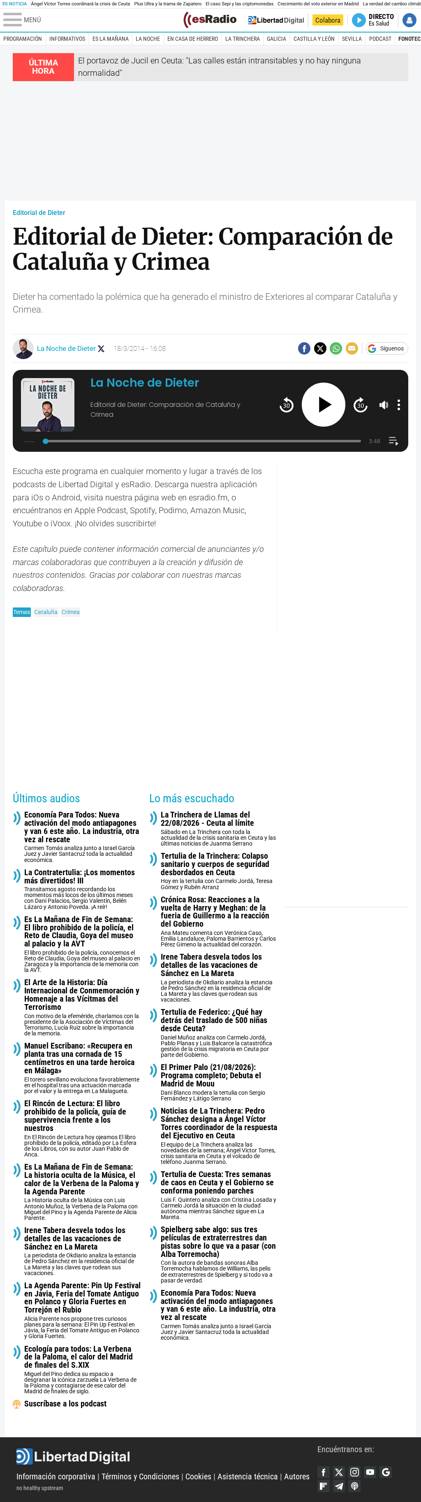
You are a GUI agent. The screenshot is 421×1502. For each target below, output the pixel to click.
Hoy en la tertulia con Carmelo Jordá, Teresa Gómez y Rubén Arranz (217, 871)
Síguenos (392, 348)
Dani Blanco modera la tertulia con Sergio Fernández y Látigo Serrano (213, 1082)
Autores (297, 1476)
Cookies (198, 1476)
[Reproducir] (324, 405)
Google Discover (385, 1472)
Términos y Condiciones (140, 1476)
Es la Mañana (111, 38)
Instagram (354, 1472)
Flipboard (323, 1486)
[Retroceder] (286, 404)
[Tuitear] (320, 348)
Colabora (327, 20)
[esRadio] (210, 20)
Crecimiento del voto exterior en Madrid (318, 4)
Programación (22, 38)
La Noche (148, 38)
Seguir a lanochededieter (101, 349)
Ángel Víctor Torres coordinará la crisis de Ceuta (80, 4)
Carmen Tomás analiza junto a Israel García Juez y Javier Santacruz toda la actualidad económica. (81, 837)
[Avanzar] (360, 404)
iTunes (354, 1486)
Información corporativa (55, 1476)
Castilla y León (314, 38)
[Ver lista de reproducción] (393, 441)
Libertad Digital (166, 1456)
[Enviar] (336, 348)
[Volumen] (384, 405)
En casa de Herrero (192, 38)
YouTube (370, 1472)
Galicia (276, 38)
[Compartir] (304, 348)
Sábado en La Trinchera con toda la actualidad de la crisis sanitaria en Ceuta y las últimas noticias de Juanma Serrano (218, 829)
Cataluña (46, 612)
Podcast (380, 38)
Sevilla (352, 38)
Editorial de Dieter (39, 213)
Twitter (339, 1472)
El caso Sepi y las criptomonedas (239, 4)
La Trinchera (242, 38)
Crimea (71, 612)
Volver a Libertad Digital (276, 20)
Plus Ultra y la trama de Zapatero (168, 4)
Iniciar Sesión (409, 20)
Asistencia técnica (247, 1476)
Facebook (323, 1472)
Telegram (339, 1486)
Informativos (67, 38)
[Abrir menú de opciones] (399, 404)
